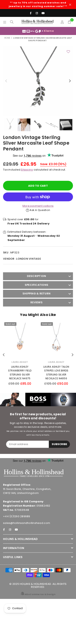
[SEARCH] (11, 22)
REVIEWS (36, 302)
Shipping (27, 170)
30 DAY (53, 31)
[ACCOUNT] (62, 22)
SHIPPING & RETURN (36, 293)
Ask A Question (39, 210)
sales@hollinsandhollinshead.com (26, 523)
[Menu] (4, 22)
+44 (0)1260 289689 (16, 516)
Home (7, 37)
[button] (69, 22)
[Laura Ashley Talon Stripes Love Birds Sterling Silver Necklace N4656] (56, 339)
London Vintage (28, 259)
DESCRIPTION (36, 276)
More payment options (38, 206)
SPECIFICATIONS (36, 285)
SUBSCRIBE (59, 444)
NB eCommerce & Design (40, 594)
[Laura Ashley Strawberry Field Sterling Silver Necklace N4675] (19, 339)
